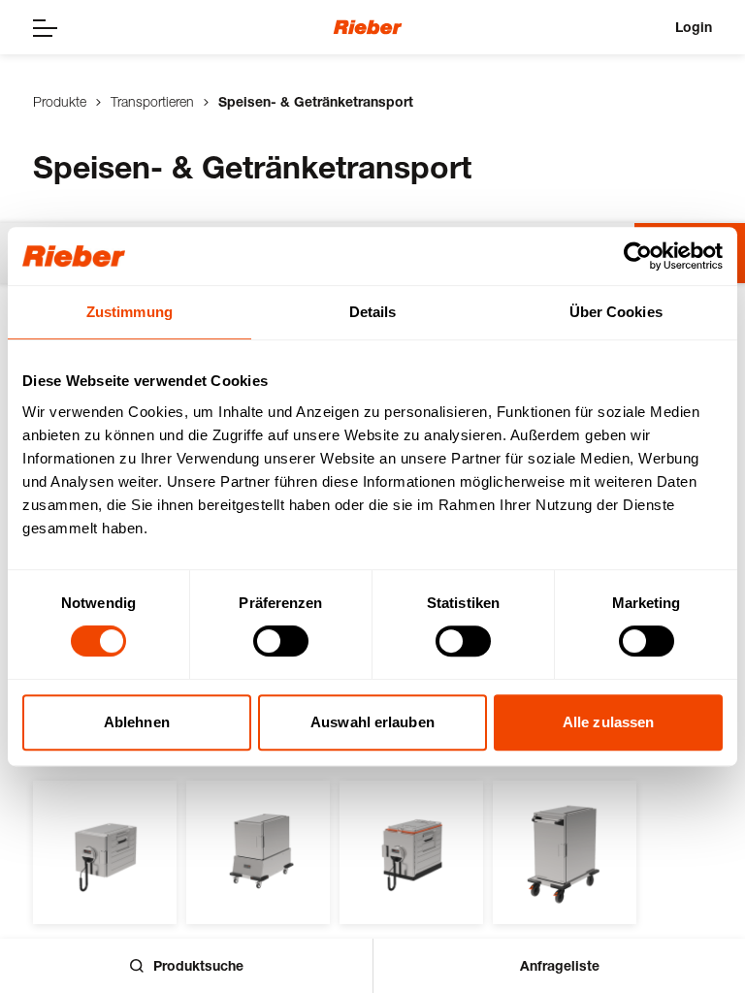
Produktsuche (198, 965)
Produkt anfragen (126, 879)
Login (693, 26)
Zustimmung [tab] (129, 312)
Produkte (59, 101)
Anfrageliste (559, 965)
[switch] (280, 641)
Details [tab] (373, 312)
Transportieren (152, 101)
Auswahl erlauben (372, 722)
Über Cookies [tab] (616, 312)
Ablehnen (137, 722)
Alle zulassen (608, 722)
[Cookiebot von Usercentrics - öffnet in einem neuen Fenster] (638, 256)
